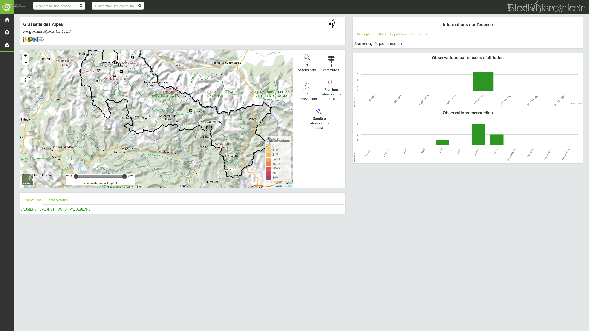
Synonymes (418, 34)
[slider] (76, 176)
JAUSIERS (28, 209)
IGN (290, 185)
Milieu (381, 34)
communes (32, 199)
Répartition (398, 34)
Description (365, 34)
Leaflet (279, 185)
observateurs (57, 199)
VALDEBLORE (80, 209)
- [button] (25, 62)
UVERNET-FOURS (53, 209)
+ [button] (25, 55)
